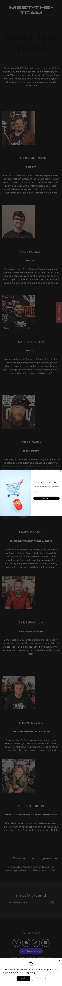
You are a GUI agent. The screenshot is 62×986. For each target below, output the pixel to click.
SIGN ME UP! (46, 498)
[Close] (59, 960)
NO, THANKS (46, 502)
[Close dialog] (60, 471)
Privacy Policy (28, 972)
